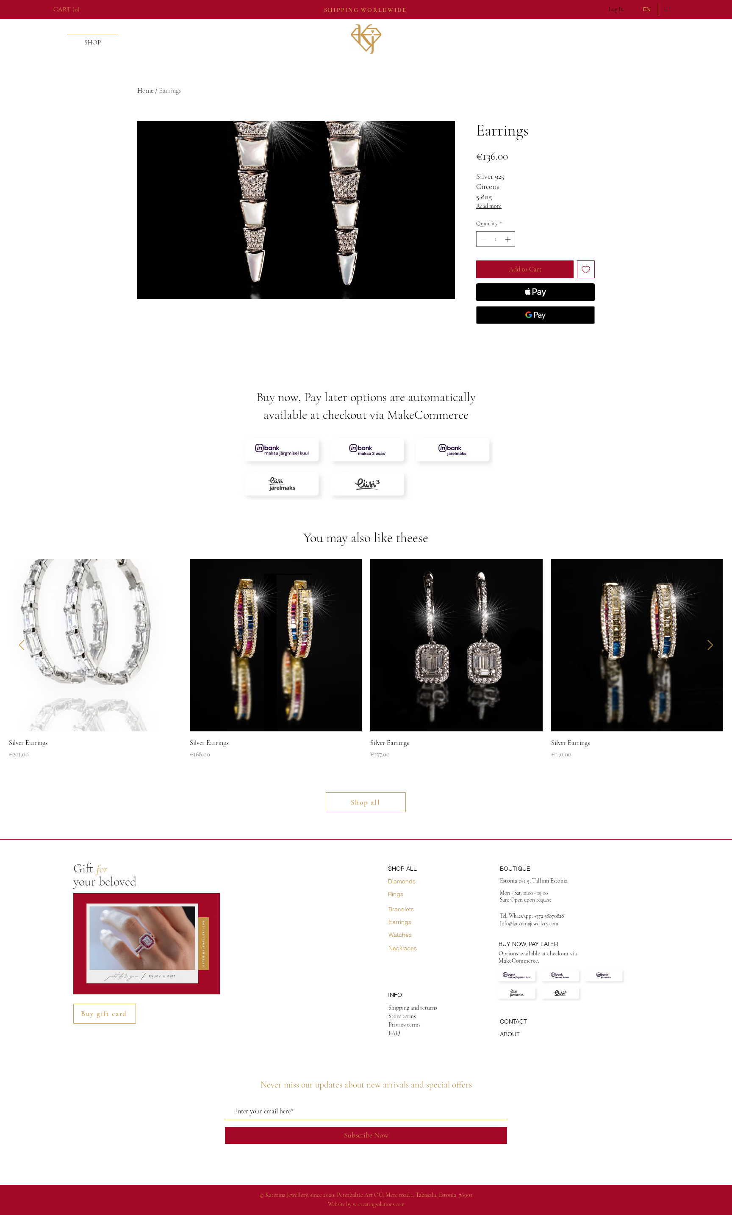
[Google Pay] (535, 315)
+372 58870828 (549, 916)
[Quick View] (95, 645)
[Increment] (508, 239)
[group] (366, 659)
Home (145, 90)
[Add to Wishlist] (586, 269)
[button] (68, 9)
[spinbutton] (495, 239)
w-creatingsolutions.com (379, 1204)
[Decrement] (482, 239)
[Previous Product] (21, 645)
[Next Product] (710, 645)
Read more (489, 206)
